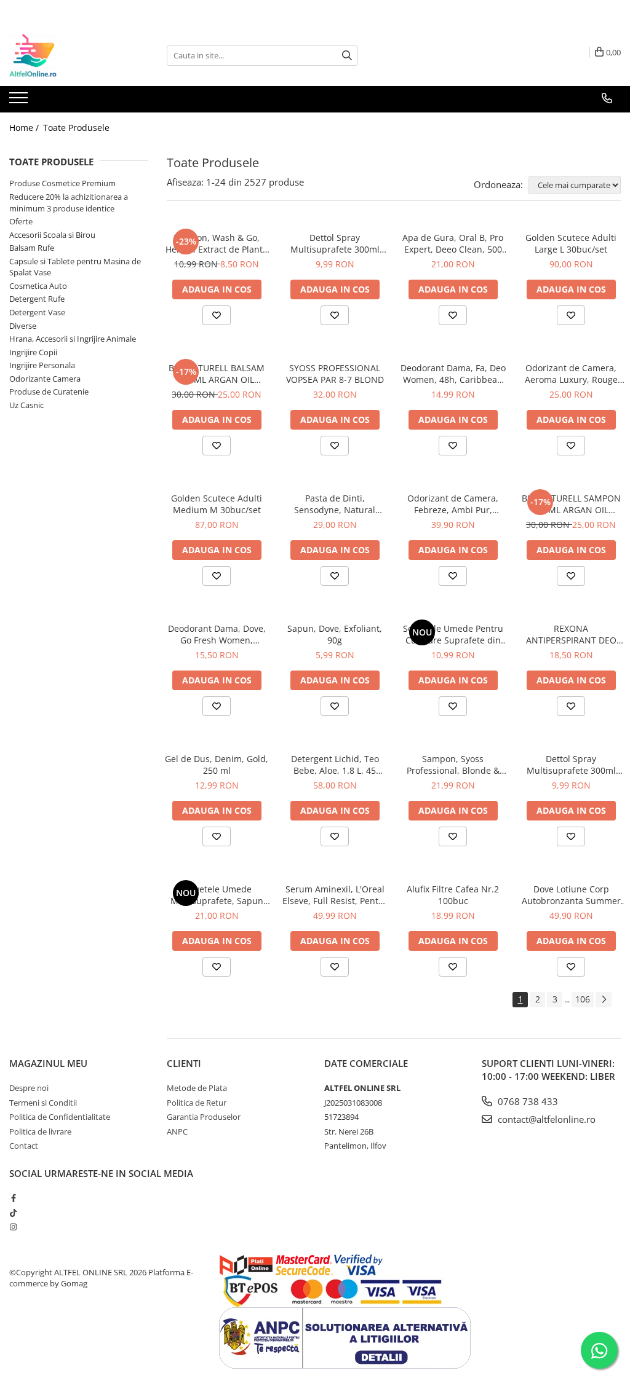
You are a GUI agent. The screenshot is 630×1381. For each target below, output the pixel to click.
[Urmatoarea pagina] (604, 999)
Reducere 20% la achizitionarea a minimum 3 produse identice (68, 202)
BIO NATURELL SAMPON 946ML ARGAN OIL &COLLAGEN (571, 504)
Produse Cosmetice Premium (62, 183)
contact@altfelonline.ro (545, 1119)
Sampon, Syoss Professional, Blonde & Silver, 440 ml (453, 764)
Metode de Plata (197, 1087)
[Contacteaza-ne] (607, 98)
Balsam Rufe (31, 247)
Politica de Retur (196, 1102)
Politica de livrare (40, 1131)
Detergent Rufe (37, 298)
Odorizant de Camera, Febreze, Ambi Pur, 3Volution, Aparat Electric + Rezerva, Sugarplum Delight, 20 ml (453, 504)
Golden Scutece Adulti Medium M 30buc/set (216, 504)
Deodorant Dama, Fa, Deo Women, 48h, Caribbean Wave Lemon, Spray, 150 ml (453, 373)
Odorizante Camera (45, 378)
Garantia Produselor (204, 1116)
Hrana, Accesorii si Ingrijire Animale (72, 338)
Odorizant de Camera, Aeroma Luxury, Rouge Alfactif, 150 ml (571, 373)
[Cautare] (347, 55)
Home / (25, 127)
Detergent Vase (37, 312)
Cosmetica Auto (38, 285)
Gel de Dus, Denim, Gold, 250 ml (216, 764)
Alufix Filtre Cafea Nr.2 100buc (453, 895)
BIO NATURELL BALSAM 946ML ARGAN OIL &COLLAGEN (217, 373)
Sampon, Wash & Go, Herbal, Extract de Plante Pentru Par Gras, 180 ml (216, 243)
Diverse (22, 325)
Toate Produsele (76, 127)
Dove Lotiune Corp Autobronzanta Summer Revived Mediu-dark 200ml (571, 895)
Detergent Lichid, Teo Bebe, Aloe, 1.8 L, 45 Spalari (335, 764)
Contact (23, 1145)
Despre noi (29, 1087)
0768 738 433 (526, 1101)
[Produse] (20, 101)
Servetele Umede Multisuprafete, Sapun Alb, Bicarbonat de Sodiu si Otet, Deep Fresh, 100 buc (216, 895)
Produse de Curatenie (49, 391)
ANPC (177, 1131)
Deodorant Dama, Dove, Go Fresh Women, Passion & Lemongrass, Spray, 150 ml (217, 634)
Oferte (21, 221)
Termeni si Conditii (43, 1102)
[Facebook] (13, 1197)
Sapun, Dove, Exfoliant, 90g (334, 634)
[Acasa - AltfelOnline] (70, 55)
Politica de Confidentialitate (59, 1116)
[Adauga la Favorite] (216, 315)
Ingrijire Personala (42, 365)
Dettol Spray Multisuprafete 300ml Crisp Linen (571, 764)
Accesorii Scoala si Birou (52, 234)
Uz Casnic (26, 405)
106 (582, 999)
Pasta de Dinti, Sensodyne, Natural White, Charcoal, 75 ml (335, 504)
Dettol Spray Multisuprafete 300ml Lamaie (335, 243)
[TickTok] (13, 1212)
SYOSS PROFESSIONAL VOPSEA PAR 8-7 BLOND (335, 373)
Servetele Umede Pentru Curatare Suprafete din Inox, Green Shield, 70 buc (453, 634)
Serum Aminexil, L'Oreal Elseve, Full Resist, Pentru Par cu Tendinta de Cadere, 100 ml (335, 895)
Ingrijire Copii (33, 352)
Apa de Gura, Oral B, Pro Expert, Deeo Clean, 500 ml (452, 243)
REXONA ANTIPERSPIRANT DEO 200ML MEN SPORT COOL (571, 634)
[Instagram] (13, 1226)
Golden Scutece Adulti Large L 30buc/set (570, 243)
